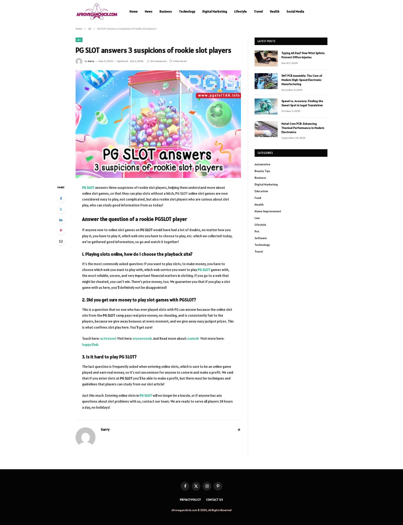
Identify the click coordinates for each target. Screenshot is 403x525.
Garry (91, 61)
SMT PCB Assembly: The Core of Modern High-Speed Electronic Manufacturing (301, 80)
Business (166, 11)
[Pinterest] (61, 230)
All (79, 39)
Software (261, 238)
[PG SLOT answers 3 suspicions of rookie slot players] (158, 124)
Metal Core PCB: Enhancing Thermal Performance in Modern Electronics (302, 128)
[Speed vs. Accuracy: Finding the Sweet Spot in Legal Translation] (266, 106)
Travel (258, 11)
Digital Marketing (214, 11)
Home (134, 11)
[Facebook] (61, 198)
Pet (257, 231)
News (148, 11)
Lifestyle (240, 11)
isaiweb (193, 338)
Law (257, 218)
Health (274, 11)
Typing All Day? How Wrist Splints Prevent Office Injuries (302, 55)
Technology (187, 11)
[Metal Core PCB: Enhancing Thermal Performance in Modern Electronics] (266, 129)
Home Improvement (268, 211)
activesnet (108, 338)
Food (258, 198)
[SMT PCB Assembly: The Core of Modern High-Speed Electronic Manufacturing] (266, 81)
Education (261, 191)
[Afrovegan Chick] (97, 11)
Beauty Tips (262, 171)
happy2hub (90, 344)
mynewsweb (142, 338)
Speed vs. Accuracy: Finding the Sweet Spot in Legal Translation (302, 103)
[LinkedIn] (61, 220)
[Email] (61, 241)
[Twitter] (61, 209)
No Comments (159, 61)
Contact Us (214, 500)
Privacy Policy (190, 500)
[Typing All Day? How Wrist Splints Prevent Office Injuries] (266, 58)
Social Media (295, 11)
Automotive (262, 164)
